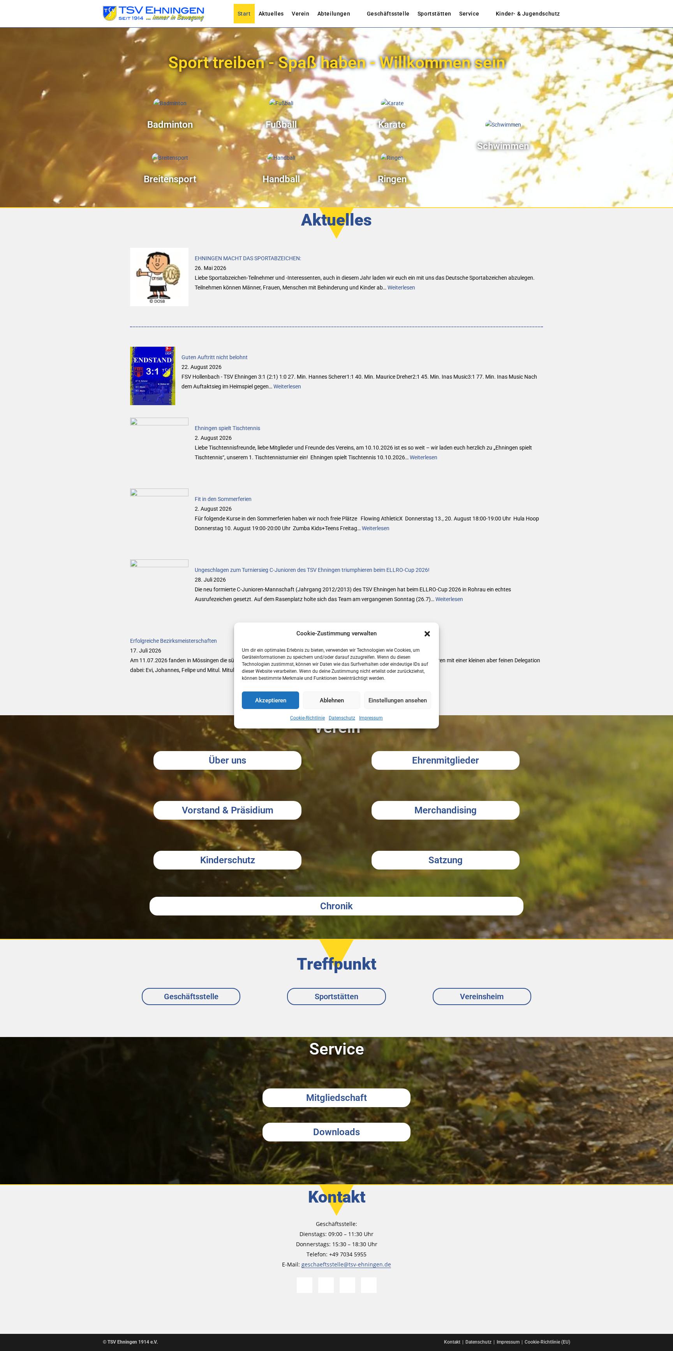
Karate (392, 124)
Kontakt (336, 1196)
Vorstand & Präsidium (227, 810)
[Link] (369, 1285)
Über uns (227, 760)
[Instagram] (326, 1285)
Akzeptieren (270, 700)
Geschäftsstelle (191, 996)
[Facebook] (304, 1285)
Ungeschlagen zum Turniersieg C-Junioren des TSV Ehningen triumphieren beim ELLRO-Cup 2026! (312, 570)
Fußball (281, 124)
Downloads (336, 1132)
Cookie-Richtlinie (307, 718)
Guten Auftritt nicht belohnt (214, 357)
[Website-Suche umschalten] (570, 13)
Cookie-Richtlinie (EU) (547, 1342)
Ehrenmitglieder (445, 760)
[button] (427, 633)
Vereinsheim (482, 996)
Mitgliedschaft (336, 1097)
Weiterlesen (401, 287)
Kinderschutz (227, 860)
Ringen (392, 179)
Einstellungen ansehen (397, 700)
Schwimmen (503, 146)
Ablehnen (332, 700)
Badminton (170, 124)
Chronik (336, 906)
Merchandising (445, 810)
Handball (281, 179)
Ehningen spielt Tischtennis (227, 428)
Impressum (371, 718)
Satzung (445, 860)
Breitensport (170, 179)
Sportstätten (336, 996)
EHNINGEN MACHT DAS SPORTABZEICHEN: (248, 258)
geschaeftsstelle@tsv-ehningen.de (346, 1264)
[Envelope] (347, 1285)
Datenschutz (342, 718)
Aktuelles (336, 219)
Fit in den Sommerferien (223, 499)
